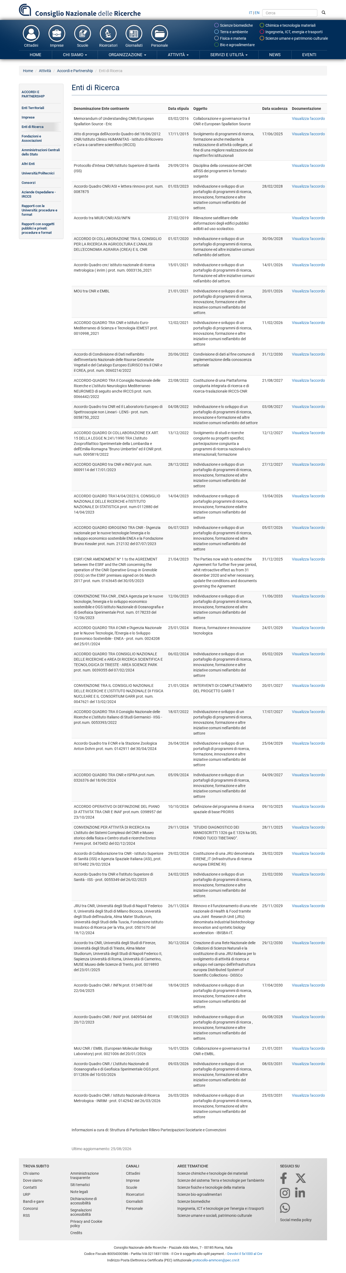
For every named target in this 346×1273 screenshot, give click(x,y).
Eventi (309, 54)
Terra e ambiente (233, 32)
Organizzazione (126, 54)
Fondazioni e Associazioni (32, 138)
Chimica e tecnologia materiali (290, 25)
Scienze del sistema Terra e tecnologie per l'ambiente (220, 1180)
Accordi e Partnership (75, 71)
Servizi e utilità (227, 54)
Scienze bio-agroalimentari (199, 1194)
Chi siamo (73, 54)
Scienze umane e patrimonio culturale (296, 38)
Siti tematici (80, 1185)
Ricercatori (108, 45)
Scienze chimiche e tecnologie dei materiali (212, 1173)
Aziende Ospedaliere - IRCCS (39, 194)
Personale (159, 45)
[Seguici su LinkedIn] (300, 1193)
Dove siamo (32, 1180)
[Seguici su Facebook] (284, 1179)
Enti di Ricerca (33, 127)
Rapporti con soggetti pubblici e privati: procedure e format (38, 228)
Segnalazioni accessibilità (81, 1212)
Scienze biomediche (236, 25)
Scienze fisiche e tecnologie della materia (211, 1187)
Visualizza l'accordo (308, 118)
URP (26, 1194)
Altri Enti (28, 164)
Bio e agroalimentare (237, 45)
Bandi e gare (33, 1201)
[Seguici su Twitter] (301, 1179)
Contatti (30, 1187)
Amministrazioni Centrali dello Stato (41, 152)
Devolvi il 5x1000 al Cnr (244, 1254)
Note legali (79, 1192)
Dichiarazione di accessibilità (83, 1201)
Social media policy (296, 1220)
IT (250, 13)
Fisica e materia (232, 38)
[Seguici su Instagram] (285, 1193)
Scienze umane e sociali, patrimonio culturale (214, 1215)
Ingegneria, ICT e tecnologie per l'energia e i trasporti (220, 1208)
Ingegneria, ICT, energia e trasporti (293, 32)
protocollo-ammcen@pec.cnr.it (215, 1260)
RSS (26, 1215)
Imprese (57, 45)
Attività (177, 54)
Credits (76, 1233)
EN (257, 13)
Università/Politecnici (38, 173)
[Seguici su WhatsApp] (285, 1208)
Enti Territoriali (33, 108)
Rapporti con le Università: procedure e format (39, 210)
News (275, 54)
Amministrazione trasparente (84, 1175)
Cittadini (31, 45)
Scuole (82, 45)
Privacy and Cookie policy (86, 1223)
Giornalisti (133, 45)
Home (35, 54)
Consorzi (28, 183)
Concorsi (30, 1208)
